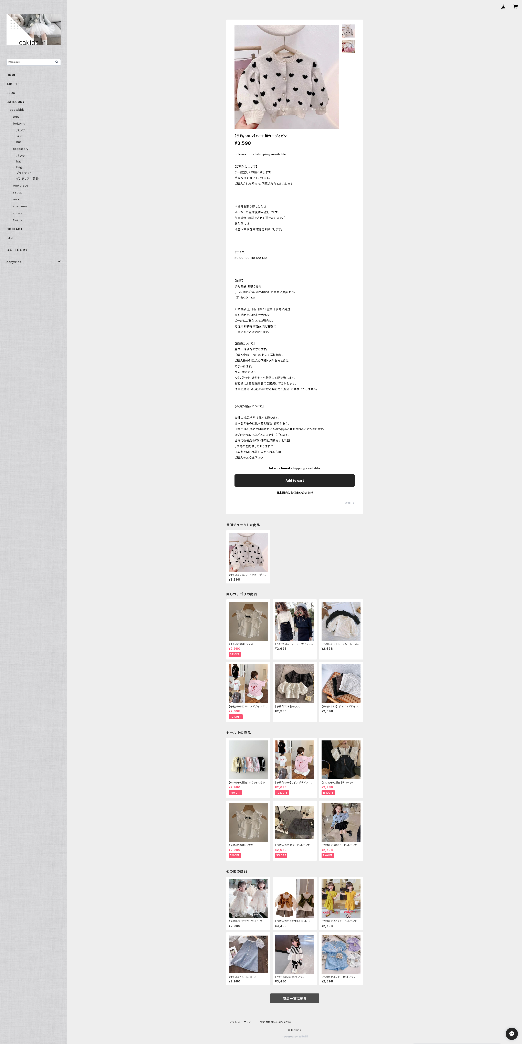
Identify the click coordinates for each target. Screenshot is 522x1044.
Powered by (290, 1036)
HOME (11, 75)
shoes (17, 213)
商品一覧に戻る (294, 998)
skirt (19, 136)
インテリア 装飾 (27, 178)
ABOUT (12, 84)
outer (17, 199)
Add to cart (294, 480)
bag (19, 167)
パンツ (20, 130)
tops (16, 116)
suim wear (20, 206)
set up (17, 192)
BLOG (11, 93)
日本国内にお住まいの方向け (294, 492)
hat (18, 142)
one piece (20, 185)
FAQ (10, 238)
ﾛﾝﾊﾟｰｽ (17, 220)
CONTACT (15, 229)
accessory (21, 148)
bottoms (19, 123)
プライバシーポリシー (242, 1021)
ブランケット (24, 173)
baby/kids (17, 109)
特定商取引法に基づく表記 (275, 1021)
